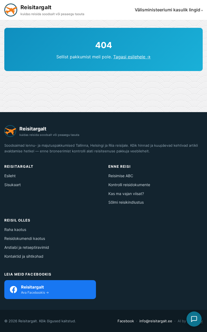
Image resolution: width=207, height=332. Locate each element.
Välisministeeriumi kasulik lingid (167, 9)
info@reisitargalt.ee (155, 321)
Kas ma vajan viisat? (126, 193)
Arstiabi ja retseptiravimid (26, 247)
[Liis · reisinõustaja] (194, 319)
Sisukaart (12, 184)
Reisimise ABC (120, 175)
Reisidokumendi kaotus (24, 238)
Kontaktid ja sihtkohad (23, 256)
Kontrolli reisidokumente (129, 184)
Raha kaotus (15, 229)
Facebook (126, 321)
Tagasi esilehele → (132, 56)
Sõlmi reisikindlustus (126, 202)
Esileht (10, 175)
